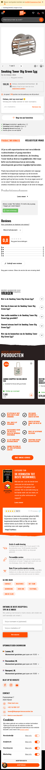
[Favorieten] (33, 13)
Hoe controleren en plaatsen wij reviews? (15, 224)
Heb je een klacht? (15, 716)
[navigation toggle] (42, 13)
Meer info (28, 735)
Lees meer (19, 502)
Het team (32, 583)
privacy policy (24, 729)
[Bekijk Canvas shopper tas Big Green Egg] (18, 379)
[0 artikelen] (3, 13)
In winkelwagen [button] (31, 395)
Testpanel (33, 589)
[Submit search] (41, 20)
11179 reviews (33, 511)
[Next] (21, 66)
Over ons (21, 589)
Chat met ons (13, 703)
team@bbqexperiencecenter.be (20, 711)
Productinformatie (10, 140)
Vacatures (19, 583)
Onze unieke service (22, 457)
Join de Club (9, 594)
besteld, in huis (13, 126)
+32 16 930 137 (13, 707)
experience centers (18, 88)
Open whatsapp (11, 210)
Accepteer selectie (21, 760)
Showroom (9, 589)
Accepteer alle (21, 765)
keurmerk (11, 128)
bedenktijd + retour (14, 124)
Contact (8, 583)
